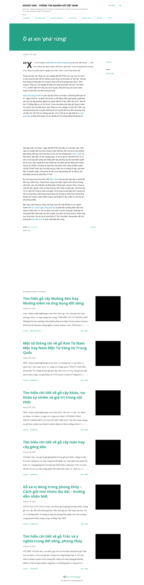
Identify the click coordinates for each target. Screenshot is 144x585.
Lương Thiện (86, 18)
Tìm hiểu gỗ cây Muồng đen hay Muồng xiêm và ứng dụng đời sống (53, 301)
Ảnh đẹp (99, 18)
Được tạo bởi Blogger (73, 577)
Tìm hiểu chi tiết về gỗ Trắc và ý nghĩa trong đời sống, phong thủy (52, 538)
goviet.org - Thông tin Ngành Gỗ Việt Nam (50, 5)
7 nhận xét (34, 430)
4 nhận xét (34, 524)
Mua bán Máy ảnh (56, 18)
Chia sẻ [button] (108, 62)
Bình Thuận (77, 153)
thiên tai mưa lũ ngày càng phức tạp (42, 207)
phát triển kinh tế (37, 219)
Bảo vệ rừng (110, 73)
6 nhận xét (34, 569)
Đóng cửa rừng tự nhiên (32, 95)
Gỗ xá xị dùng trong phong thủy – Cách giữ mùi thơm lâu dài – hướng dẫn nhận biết (54, 491)
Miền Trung (54, 179)
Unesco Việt (73, 18)
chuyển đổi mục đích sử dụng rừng (58, 62)
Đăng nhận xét (35, 331)
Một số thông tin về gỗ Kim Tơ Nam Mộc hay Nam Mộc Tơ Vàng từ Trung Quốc (55, 348)
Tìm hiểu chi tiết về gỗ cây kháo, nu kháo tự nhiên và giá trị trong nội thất (54, 397)
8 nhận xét (34, 380)
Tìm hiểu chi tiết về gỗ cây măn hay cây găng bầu (54, 444)
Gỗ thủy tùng (40, 18)
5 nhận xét (34, 474)
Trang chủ (26, 18)
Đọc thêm (84, 331)
